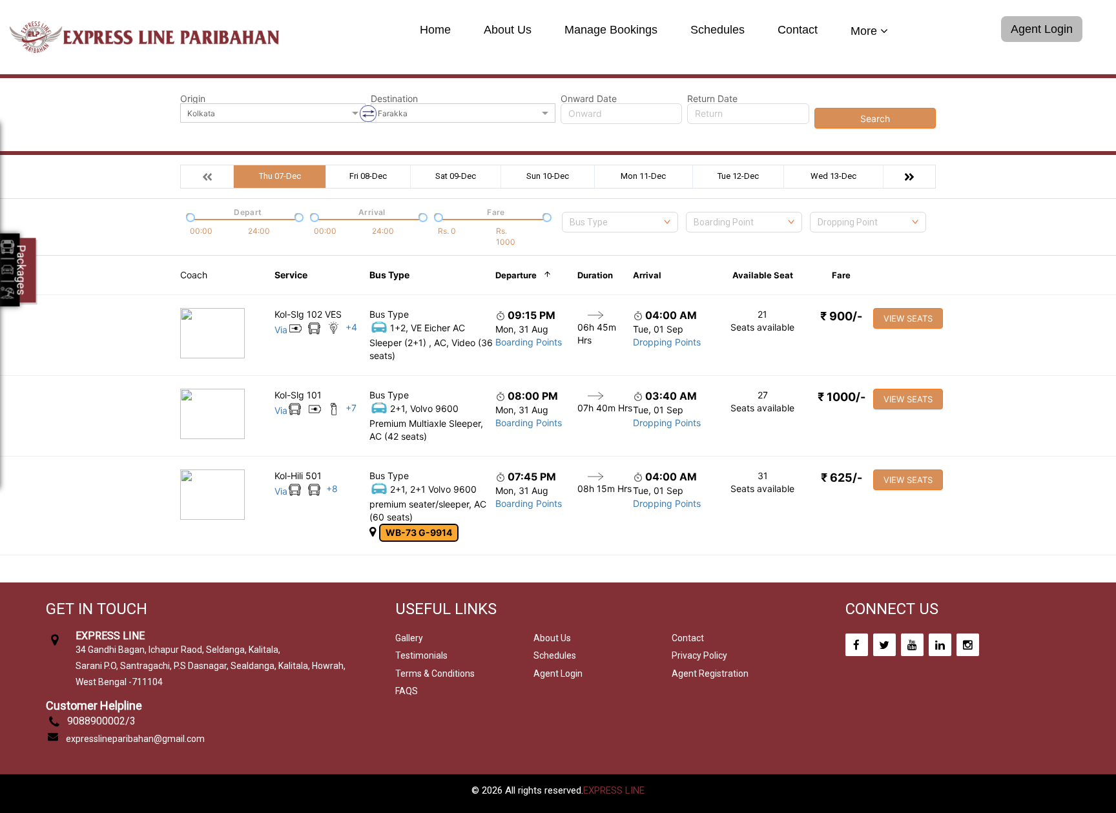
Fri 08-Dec (368, 176)
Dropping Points (667, 341)
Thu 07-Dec (280, 176)
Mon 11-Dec (643, 176)
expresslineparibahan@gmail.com (135, 739)
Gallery (409, 638)
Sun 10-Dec (547, 176)
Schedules (717, 30)
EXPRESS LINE (614, 790)
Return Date (712, 98)
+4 (351, 327)
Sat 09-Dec (455, 176)
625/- (841, 477)
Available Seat (762, 275)
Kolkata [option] (201, 113)
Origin (192, 98)
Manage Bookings (610, 30)
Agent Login (1042, 29)
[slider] (189, 216)
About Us (508, 30)
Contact (798, 30)
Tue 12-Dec (738, 176)
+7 (351, 407)
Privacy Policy (699, 655)
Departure (516, 275)
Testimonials (421, 655)
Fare (841, 275)
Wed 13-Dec (833, 176)
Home (435, 30)
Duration (595, 275)
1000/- (841, 397)
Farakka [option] (393, 113)
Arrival (647, 275)
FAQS (406, 691)
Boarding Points (528, 341)
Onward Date (589, 98)
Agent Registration (710, 673)
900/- (841, 316)
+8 (332, 488)
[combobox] (620, 222)
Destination (394, 98)
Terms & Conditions (435, 673)
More (864, 31)
